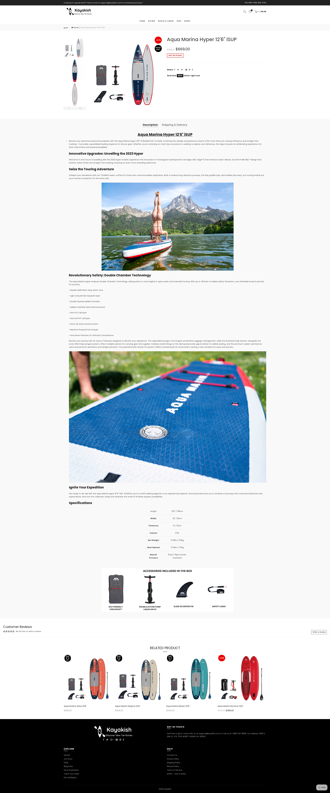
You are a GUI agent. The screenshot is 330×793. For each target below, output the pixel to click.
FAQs (66, 762)
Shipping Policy (173, 762)
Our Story (68, 759)
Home (143, 20)
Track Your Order (71, 774)
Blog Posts (68, 766)
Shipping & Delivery (174, 125)
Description (150, 125)
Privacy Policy (173, 759)
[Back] (66, 27)
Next (80, 108)
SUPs (179, 21)
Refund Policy (173, 766)
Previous (69, 108)
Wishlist (251, 10)
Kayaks (151, 21)
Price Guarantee (71, 770)
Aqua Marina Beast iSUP (178, 706)
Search (67, 755)
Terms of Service (174, 770)
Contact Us (172, 755)
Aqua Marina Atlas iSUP (75, 706)
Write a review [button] (319, 632)
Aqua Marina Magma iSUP (127, 706)
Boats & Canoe (166, 21)
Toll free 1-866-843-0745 (255, 3)
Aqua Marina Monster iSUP (230, 706)
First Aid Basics (70, 777)
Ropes (187, 21)
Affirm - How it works (176, 774)
